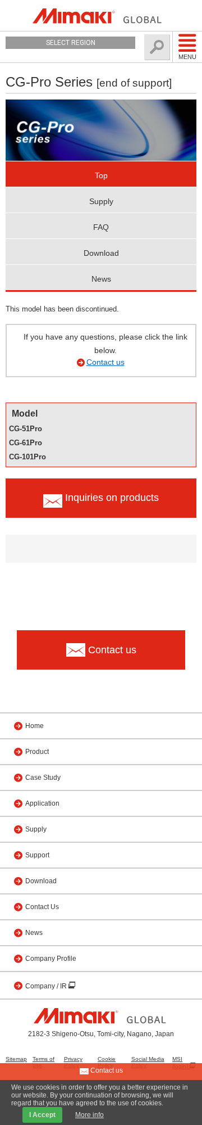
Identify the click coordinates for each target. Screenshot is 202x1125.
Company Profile (50, 959)
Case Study (43, 777)
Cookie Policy (107, 1062)
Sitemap (16, 1059)
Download (101, 253)
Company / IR (46, 986)
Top (101, 175)
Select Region (70, 43)
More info (89, 1115)
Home (34, 726)
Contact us (105, 362)
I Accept (42, 1115)
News (101, 278)
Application (42, 803)
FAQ (101, 227)
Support (37, 855)
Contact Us (42, 907)
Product (37, 752)
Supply (101, 201)
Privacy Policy (73, 1062)
